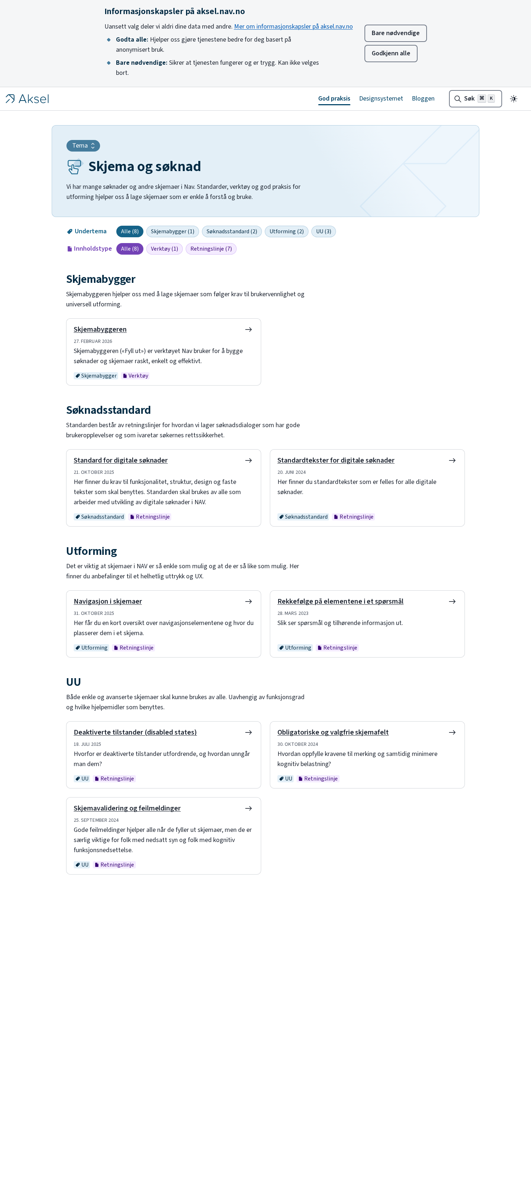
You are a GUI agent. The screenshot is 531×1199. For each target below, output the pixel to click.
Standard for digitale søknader (121, 460)
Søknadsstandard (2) (232, 231)
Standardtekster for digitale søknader (335, 460)
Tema (80, 145)
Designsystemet (381, 98)
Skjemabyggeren (100, 329)
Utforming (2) (286, 231)
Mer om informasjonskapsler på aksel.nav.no (293, 26)
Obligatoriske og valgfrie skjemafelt (333, 732)
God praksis (334, 98)
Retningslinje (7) (211, 249)
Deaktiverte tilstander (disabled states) (135, 732)
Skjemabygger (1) (172, 231)
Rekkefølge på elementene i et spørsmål (340, 601)
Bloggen (423, 98)
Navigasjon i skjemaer (108, 601)
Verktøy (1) (164, 249)
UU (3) (323, 231)
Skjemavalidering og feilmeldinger (127, 808)
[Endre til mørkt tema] (513, 98)
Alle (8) (130, 231)
